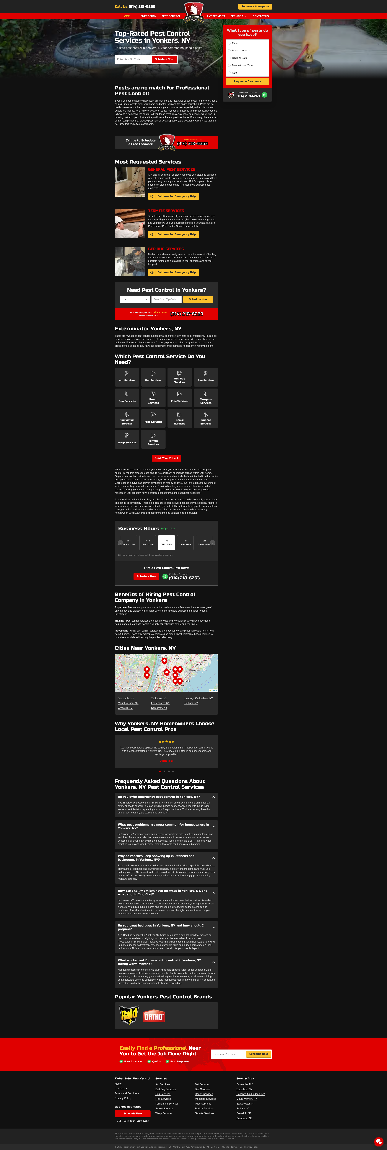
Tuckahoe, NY (159, 698)
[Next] (212, 542)
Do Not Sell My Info (220, 1147)
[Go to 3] (169, 771)
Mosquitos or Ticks (243, 65)
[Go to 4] (173, 771)
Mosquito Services (205, 1098)
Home (126, 16)
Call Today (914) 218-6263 (133, 1120)
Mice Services (203, 1103)
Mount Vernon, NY (128, 703)
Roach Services (204, 1094)
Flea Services (163, 1098)
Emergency (148, 16)
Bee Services (202, 1089)
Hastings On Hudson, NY (198, 698)
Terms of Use (237, 1147)
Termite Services (204, 1113)
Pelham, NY (191, 703)
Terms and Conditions (127, 1093)
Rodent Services (204, 1108)
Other (235, 72)
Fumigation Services (167, 1103)
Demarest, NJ (159, 707)
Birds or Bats (239, 58)
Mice (234, 43)
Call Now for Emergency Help (177, 196)
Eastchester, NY (160, 703)
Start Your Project (166, 458)
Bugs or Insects (241, 50)
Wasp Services (163, 1113)
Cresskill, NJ (125, 707)
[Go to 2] (164, 771)
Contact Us (261, 16)
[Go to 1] (160, 771)
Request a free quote (255, 6)
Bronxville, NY (126, 698)
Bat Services (202, 1084)
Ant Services (216, 16)
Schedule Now (198, 299)
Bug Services (163, 1094)
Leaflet (214, 690)
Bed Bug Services (165, 1089)
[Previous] (120, 542)
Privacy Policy (123, 1098)
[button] (166, 672)
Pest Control (171, 16)
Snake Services (164, 1108)
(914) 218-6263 (142, 7)
